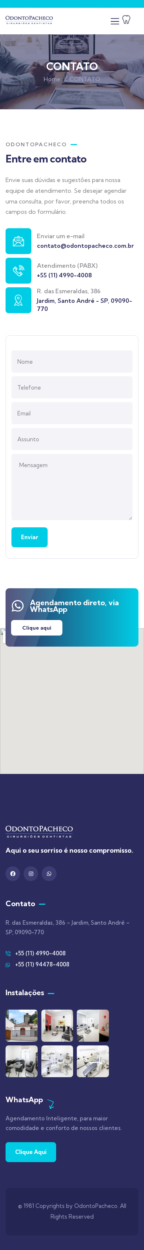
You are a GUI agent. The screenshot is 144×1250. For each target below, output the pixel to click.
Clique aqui (36, 627)
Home (52, 79)
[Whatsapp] (49, 873)
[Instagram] (31, 873)
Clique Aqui (31, 1151)
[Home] (29, 21)
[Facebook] (13, 873)
